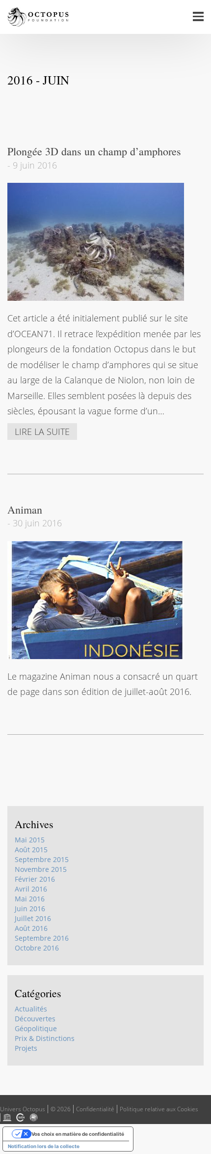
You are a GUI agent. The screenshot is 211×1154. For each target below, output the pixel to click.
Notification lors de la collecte (43, 1146)
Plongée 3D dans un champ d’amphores (94, 151)
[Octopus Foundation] (38, 17)
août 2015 (31, 849)
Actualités (31, 1008)
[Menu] (198, 17)
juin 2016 (30, 908)
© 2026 (61, 1109)
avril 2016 (31, 889)
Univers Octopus (22, 1109)
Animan (24, 509)
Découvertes (35, 1018)
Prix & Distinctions (45, 1038)
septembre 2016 (42, 938)
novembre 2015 (41, 869)
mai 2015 (30, 839)
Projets (26, 1048)
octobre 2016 (37, 947)
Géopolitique (36, 1028)
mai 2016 (30, 898)
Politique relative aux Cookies (159, 1109)
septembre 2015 (42, 859)
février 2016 (35, 879)
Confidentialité (95, 1109)
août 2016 (31, 928)
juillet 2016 (33, 918)
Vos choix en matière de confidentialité (77, 1134)
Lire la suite (42, 431)
